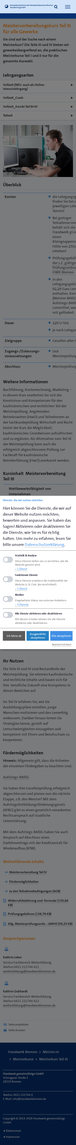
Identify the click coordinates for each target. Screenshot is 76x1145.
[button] (56, 7)
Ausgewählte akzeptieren (38, 635)
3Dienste (22, 604)
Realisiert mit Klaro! (62, 644)
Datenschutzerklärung (44, 544)
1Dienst (21, 569)
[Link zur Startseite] (29, 7)
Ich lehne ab (14, 636)
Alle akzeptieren (61, 636)
